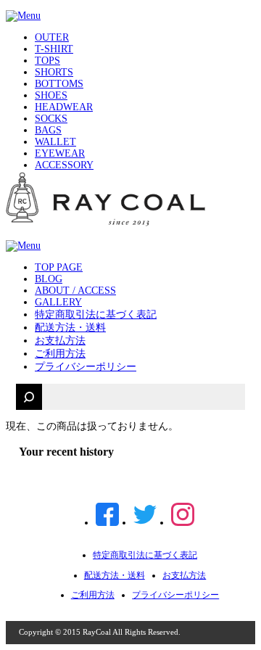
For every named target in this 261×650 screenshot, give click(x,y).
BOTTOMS (59, 83)
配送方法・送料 (70, 327)
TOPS (47, 60)
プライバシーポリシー (85, 366)
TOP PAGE (59, 267)
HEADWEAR (64, 107)
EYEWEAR (60, 153)
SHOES (51, 95)
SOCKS (51, 118)
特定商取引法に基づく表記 (96, 314)
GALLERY (58, 302)
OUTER (52, 37)
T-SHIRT (54, 49)
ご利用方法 (60, 353)
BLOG (48, 278)
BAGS (48, 130)
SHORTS (54, 72)
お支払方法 (60, 340)
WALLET (55, 141)
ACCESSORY (64, 165)
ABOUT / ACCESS (75, 290)
